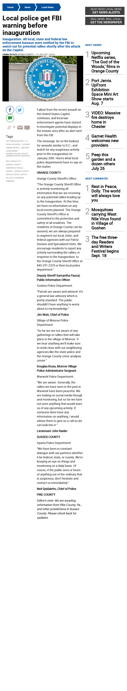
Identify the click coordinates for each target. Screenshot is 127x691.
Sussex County (25, 54)
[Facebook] (10, 110)
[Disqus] (42, 562)
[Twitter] (20, 110)
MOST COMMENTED (96, 178)
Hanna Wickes (9, 54)
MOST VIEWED (93, 45)
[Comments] (10, 118)
